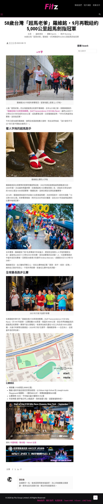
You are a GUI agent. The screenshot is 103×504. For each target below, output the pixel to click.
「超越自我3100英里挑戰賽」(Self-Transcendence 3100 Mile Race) (33, 111)
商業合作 (96, 5)
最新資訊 (39, 34)
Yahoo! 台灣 (31, 442)
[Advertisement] (87, 86)
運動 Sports (51, 34)
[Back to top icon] (95, 497)
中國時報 (14, 442)
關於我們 (49, 500)
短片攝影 (87, 5)
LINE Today (86, 500)
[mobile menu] (1, 14)
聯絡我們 (78, 5)
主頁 (29, 34)
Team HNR (68, 500)
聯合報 (22, 442)
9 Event (77, 500)
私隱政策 (58, 500)
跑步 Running (66, 34)
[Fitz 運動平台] (51, 6)
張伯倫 (11, 43)
